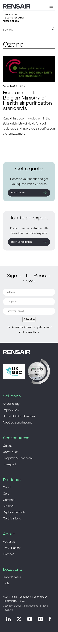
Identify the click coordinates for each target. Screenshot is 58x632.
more (21, 133)
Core (6, 493)
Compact (9, 499)
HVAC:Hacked (12, 548)
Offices (7, 445)
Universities (10, 452)
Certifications (12, 518)
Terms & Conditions (20, 597)
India (6, 583)
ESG (22, 601)
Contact (8, 554)
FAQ (5, 597)
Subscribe (29, 319)
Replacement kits (14, 512)
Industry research (14, 18)
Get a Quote (18, 192)
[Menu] (51, 6)
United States (12, 577)
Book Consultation (21, 242)
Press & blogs (11, 21)
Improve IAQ (11, 410)
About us (9, 541)
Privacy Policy (10, 601)
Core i (7, 487)
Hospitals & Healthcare (18, 458)
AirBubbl (8, 506)
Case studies (10, 14)
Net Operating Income (17, 422)
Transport (9, 464)
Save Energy (11, 404)
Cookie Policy (40, 597)
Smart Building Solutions (19, 416)
